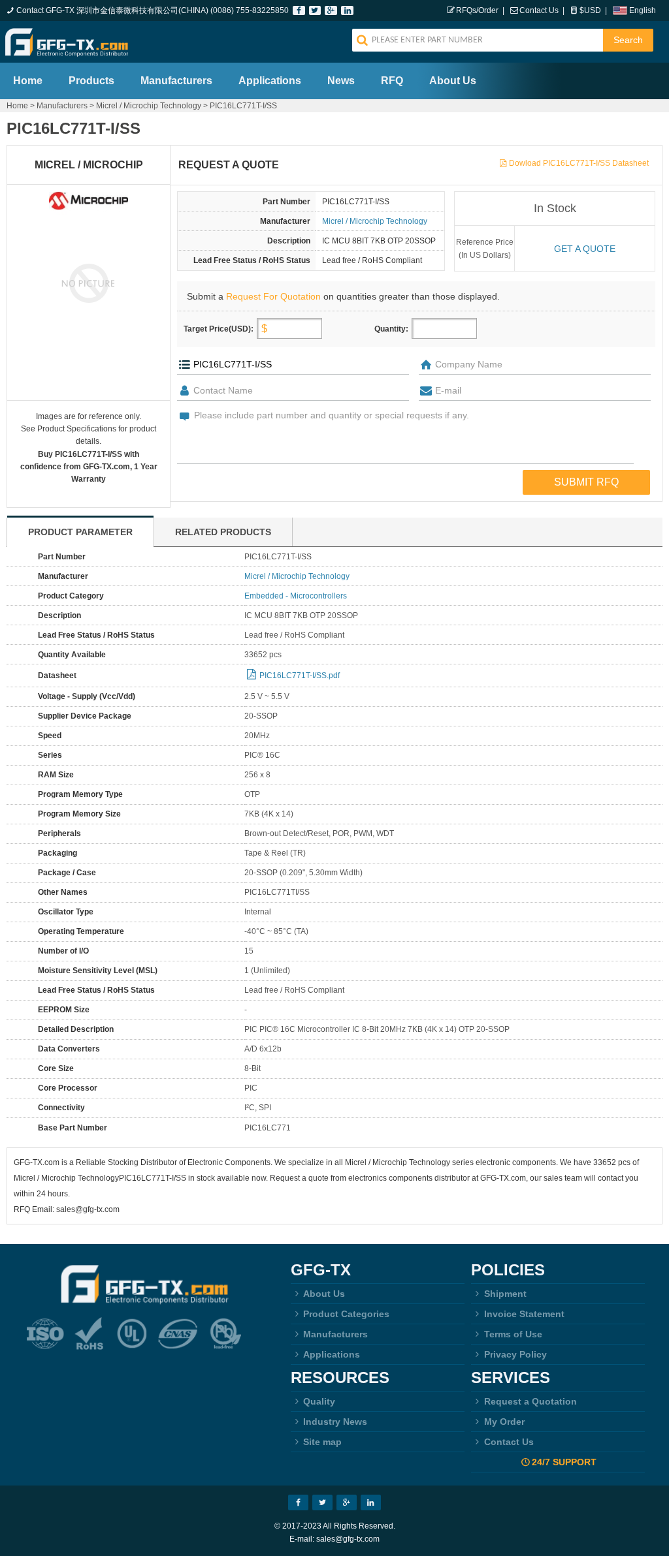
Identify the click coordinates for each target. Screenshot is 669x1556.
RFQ (392, 80)
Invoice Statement (524, 1314)
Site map (322, 1442)
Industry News (335, 1421)
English (642, 10)
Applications (269, 80)
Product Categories (346, 1314)
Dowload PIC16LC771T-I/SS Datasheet (579, 163)
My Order (504, 1421)
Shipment (505, 1293)
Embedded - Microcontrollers (295, 595)
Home (27, 80)
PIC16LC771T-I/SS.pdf (299, 675)
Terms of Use (513, 1334)
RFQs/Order (477, 10)
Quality (319, 1401)
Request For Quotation (273, 296)
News (341, 80)
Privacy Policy (515, 1354)
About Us (452, 80)
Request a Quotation (530, 1401)
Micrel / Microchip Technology (148, 105)
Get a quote (584, 248)
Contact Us (539, 10)
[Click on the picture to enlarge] (88, 282)
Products (91, 80)
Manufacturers (176, 80)
